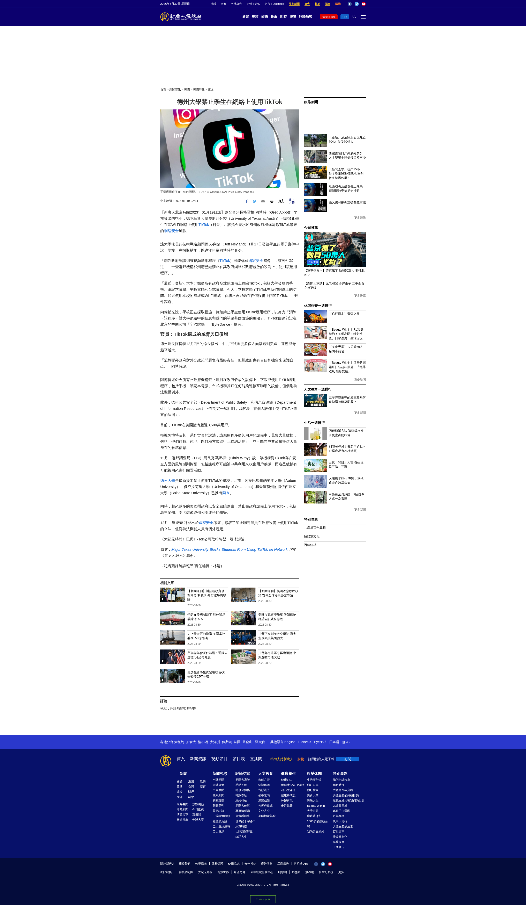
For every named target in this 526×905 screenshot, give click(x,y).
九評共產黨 (340, 805)
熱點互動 (241, 785)
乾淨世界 (223, 872)
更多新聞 (360, 379)
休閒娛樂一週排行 (318, 306)
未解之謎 (264, 779)
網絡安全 (171, 231)
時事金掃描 (242, 790)
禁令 (226, 493)
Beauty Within (316, 805)
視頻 (255, 16)
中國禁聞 (218, 790)
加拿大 (191, 742)
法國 (237, 742)
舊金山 (247, 742)
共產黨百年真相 (315, 527)
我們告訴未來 (341, 779)
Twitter (357, 4)
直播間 (256, 758)
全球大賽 (198, 819)
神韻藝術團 (186, 872)
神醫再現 (287, 800)
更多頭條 (360, 217)
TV (345, 16)
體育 (203, 786)
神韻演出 (182, 819)
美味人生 (312, 800)
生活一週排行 (314, 423)
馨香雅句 (264, 795)
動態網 (296, 872)
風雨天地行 (340, 821)
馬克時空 (241, 826)
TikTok (203, 225)
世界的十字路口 (245, 821)
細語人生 (241, 836)
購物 (338, 3)
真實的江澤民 (341, 810)
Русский (320, 742)
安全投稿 (250, 863)
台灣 (191, 786)
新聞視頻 (220, 773)
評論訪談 (305, 16)
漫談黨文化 (340, 836)
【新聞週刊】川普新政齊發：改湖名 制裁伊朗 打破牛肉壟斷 (207, 595)
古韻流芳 (264, 790)
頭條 (264, 16)
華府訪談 (218, 810)
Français (304, 742)
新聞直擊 (218, 800)
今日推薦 (311, 228)
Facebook (350, 4)
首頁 (163, 89)
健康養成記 (288, 795)
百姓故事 (338, 831)
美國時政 (199, 89)
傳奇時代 (338, 785)
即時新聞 (182, 809)
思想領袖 (241, 800)
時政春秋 (241, 795)
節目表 (239, 758)
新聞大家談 (242, 779)
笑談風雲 (264, 785)
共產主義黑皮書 (343, 826)
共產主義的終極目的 (346, 795)
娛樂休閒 (314, 773)
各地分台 (236, 3)
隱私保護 (217, 863)
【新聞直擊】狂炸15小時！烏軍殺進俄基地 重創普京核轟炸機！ (346, 173)
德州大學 (167, 481)
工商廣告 (338, 847)
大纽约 (179, 742)
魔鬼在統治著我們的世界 (349, 800)
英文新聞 (294, 3)
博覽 (293, 16)
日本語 (334, 742)
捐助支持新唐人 (281, 759)
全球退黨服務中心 (261, 872)
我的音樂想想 (315, 831)
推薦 (274, 16)
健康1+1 (286, 779)
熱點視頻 (198, 804)
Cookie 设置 (263, 899)
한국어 (347, 742)
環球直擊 (218, 785)
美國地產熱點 (267, 816)
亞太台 (260, 742)
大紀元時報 (205, 872)
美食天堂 (312, 795)
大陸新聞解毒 (244, 831)
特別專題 (311, 520)
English (289, 742)
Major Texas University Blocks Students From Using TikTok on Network (229, 549)
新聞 (245, 16)
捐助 (317, 3)
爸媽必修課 (265, 805)
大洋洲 (215, 742)
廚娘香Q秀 (314, 816)
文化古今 (264, 810)
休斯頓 (227, 742)
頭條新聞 (311, 102)
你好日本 (312, 785)
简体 (257, 3)
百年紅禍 (310, 545)
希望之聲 (239, 872)
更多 (341, 872)
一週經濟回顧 (221, 816)
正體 (249, 3)
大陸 (179, 797)
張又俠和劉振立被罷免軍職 (347, 202)
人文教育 (265, 773)
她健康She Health (292, 785)
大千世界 (312, 810)
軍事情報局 (242, 810)
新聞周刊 (218, 805)
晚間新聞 (218, 795)
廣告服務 (266, 863)
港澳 (191, 781)
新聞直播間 (329, 16)
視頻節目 (219, 758)
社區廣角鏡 (220, 821)
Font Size (281, 200)
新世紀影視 (326, 872)
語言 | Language (274, 3)
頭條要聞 (182, 804)
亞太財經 (218, 831)
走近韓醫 (287, 805)
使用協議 (234, 863)
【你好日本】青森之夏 (344, 313)
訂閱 (348, 759)
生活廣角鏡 (314, 779)
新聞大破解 (242, 805)
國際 (179, 781)
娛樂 (203, 781)
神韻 (213, 3)
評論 (179, 791)
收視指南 (201, 863)
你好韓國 (312, 790)
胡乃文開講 (288, 790)
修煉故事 (338, 841)
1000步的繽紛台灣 (317, 824)
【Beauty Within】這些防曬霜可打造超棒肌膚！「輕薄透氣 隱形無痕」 (347, 367)
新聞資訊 (175, 89)
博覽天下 (182, 814)
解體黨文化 (312, 536)
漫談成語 (264, 800)
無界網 (309, 872)
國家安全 (255, 261)
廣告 (307, 3)
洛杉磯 (203, 742)
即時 (283, 16)
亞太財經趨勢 (221, 826)
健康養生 (288, 773)
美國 (187, 89)
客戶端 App (301, 863)
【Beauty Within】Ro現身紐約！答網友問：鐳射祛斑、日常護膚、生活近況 (346, 334)
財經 (191, 791)
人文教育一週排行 (318, 389)
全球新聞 (218, 779)
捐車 (327, 3)
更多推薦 (360, 295)
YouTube (364, 4)
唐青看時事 (242, 816)
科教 (191, 797)
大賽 (223, 3)
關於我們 (184, 863)
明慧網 (282, 872)
